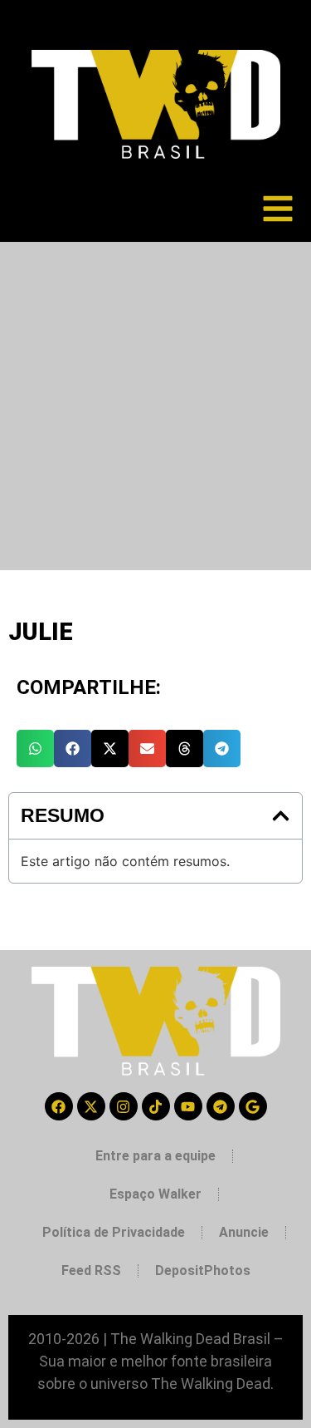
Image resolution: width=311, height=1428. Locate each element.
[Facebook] (59, 1106)
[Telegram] (221, 1106)
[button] (35, 748)
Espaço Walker (155, 1194)
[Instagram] (123, 1106)
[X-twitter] (91, 1106)
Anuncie (244, 1232)
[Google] (253, 1106)
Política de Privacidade (113, 1232)
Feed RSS (91, 1270)
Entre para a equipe (155, 1156)
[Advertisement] (155, 406)
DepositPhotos (202, 1270)
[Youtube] (188, 1106)
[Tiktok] (156, 1106)
